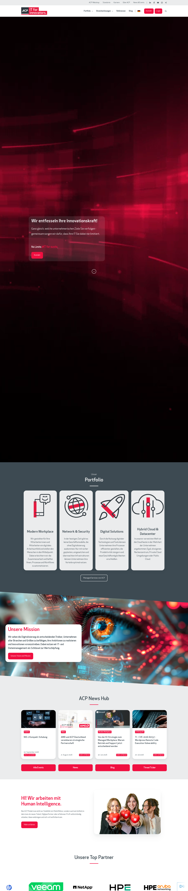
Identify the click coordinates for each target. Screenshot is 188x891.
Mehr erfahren (29, 825)
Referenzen (121, 11)
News (75, 768)
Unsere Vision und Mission (20, 656)
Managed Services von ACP (94, 578)
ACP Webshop (94, 2)
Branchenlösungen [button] (103, 11)
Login (158, 11)
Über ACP (126, 2)
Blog (131, 11)
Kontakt (149, 11)
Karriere (117, 2)
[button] (166, 11)
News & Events (138, 2)
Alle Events (38, 768)
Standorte (106, 2)
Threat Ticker (150, 768)
